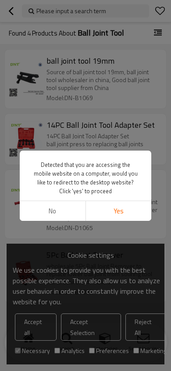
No (52, 211)
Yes (119, 211)
